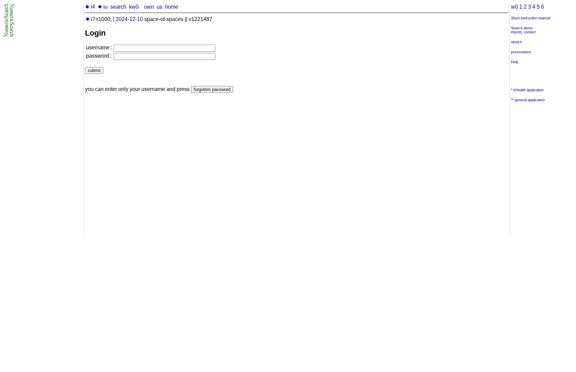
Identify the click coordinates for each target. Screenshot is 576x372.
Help (514, 62)
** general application (528, 100)
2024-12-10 (129, 19)
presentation (521, 52)
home (171, 7)
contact (530, 32)
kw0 (134, 7)
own (149, 7)
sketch (516, 42)
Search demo (522, 28)
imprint (516, 32)
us (159, 7)
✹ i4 (90, 7)
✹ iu (103, 7)
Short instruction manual (530, 18)
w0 (514, 7)
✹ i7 (90, 19)
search (118, 7)
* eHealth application (527, 90)
